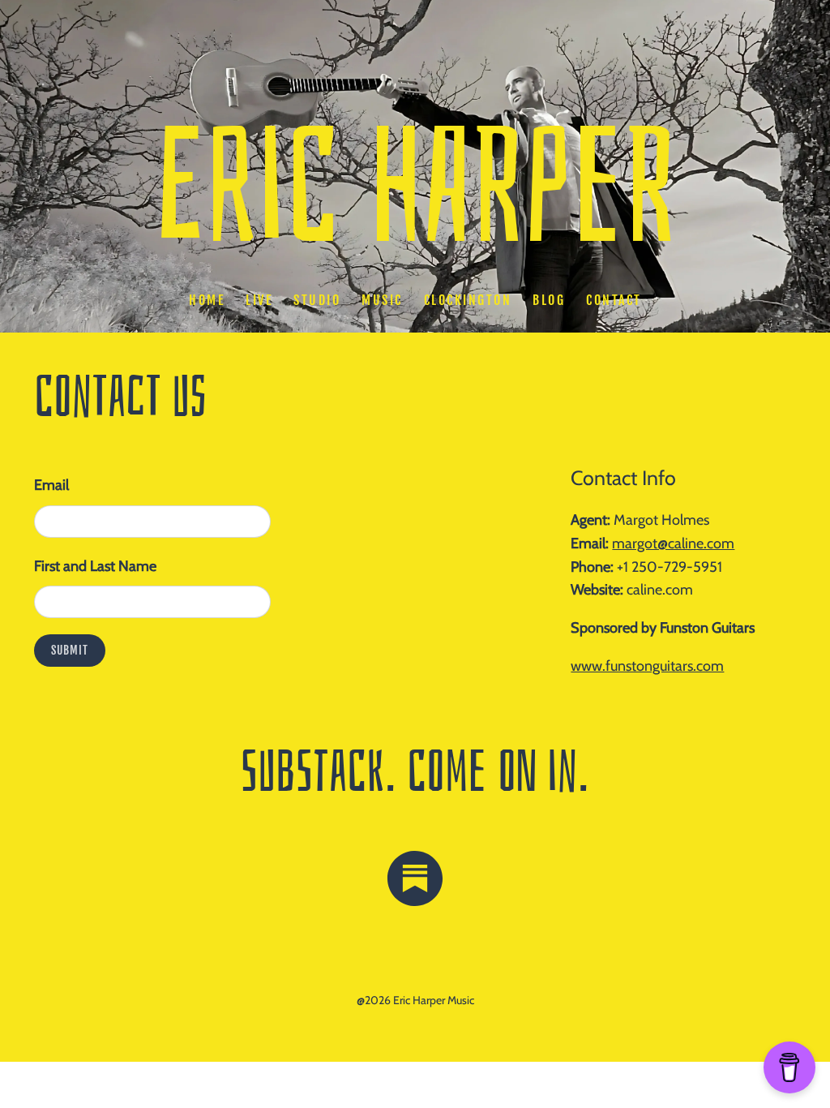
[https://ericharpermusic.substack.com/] (415, 882)
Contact (614, 300)
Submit (69, 650)
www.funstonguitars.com (647, 666)
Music (382, 300)
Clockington (467, 300)
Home (207, 300)
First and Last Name (95, 566)
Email (51, 485)
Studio (316, 300)
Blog (549, 300)
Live (259, 300)
